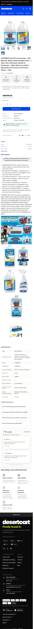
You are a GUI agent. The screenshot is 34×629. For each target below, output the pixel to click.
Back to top (16, 514)
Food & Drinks (20, 13)
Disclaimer (6, 620)
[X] (7, 548)
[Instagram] (4, 548)
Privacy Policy (7, 617)
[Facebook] (10, 548)
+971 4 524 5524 (10, 593)
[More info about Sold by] (23, 113)
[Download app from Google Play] (8, 610)
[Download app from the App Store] (19, 610)
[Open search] (23, 8)
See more (4, 151)
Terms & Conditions (9, 614)
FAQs (5, 623)
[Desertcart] (6, 8)
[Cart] (30, 8)
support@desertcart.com (13, 587)
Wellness (3, 13)
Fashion (28, 13)
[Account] (26, 8)
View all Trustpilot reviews (16, 465)
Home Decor (11, 13)
